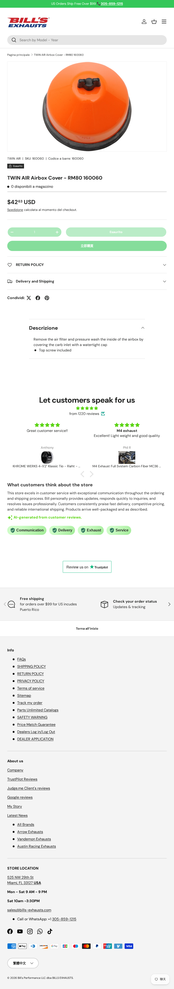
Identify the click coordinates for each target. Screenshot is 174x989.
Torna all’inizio (87, 628)
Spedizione (15, 210)
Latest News (17, 815)
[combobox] (87, 40)
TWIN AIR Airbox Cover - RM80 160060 (59, 55)
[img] (87, 408)
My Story (14, 806)
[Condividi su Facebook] (37, 297)
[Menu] (164, 22)
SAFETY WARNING (32, 717)
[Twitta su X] (28, 297)
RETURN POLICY (30, 673)
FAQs (21, 659)
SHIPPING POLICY (31, 666)
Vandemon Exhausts (34, 839)
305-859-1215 (64, 919)
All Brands (25, 824)
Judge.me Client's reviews (28, 788)
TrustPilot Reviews (22, 779)
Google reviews (20, 797)
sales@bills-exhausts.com (29, 910)
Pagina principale (18, 55)
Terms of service (30, 688)
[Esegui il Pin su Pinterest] (46, 297)
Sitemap (24, 695)
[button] (154, 22)
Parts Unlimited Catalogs (37, 710)
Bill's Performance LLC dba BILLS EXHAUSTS (45, 978)
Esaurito (116, 232)
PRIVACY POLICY (30, 681)
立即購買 (87, 246)
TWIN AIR (14, 158)
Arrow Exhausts (30, 831)
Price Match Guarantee (36, 724)
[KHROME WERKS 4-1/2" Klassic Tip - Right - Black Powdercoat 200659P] (47, 457)
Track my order (29, 702)
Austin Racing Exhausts (36, 846)
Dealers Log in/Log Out (36, 731)
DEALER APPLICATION (35, 739)
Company (15, 770)
